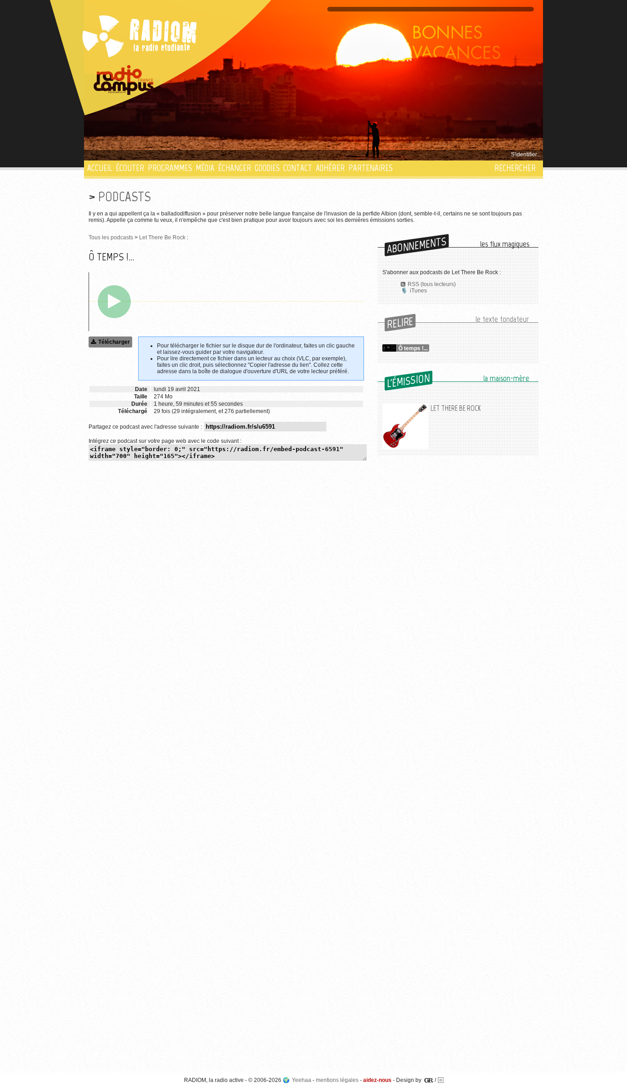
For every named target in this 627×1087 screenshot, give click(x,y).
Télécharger (114, 342)
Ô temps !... (413, 348)
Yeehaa (301, 1080)
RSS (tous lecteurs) (432, 284)
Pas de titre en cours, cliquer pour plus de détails (149, 154)
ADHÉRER (330, 168)
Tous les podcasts (111, 237)
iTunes (418, 290)
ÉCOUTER (130, 168)
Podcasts (124, 196)
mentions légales (337, 1080)
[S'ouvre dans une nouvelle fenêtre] (124, 80)
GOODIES (267, 168)
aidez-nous (377, 1080)
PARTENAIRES (370, 168)
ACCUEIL (99, 168)
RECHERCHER (515, 168)
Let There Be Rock (162, 237)
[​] (114, 301)
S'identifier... (526, 154)
